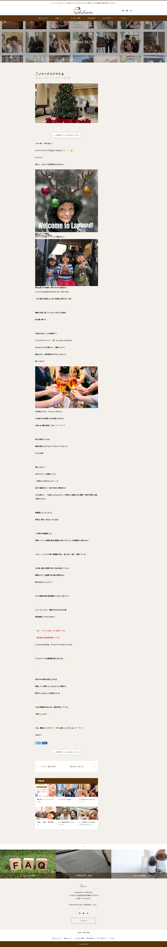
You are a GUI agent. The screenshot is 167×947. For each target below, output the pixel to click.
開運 (69, 78)
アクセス (124, 18)
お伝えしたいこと (48, 78)
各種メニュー (59, 18)
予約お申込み (91, 18)
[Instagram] (123, 11)
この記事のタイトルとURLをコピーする (66, 135)
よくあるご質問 (75, 18)
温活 (65, 78)
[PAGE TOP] (83, 847)
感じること (59, 78)
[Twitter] (127, 11)
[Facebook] (131, 11)
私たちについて (43, 18)
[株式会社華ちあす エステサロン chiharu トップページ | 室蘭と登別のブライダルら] (83, 10)
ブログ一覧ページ (107, 18)
